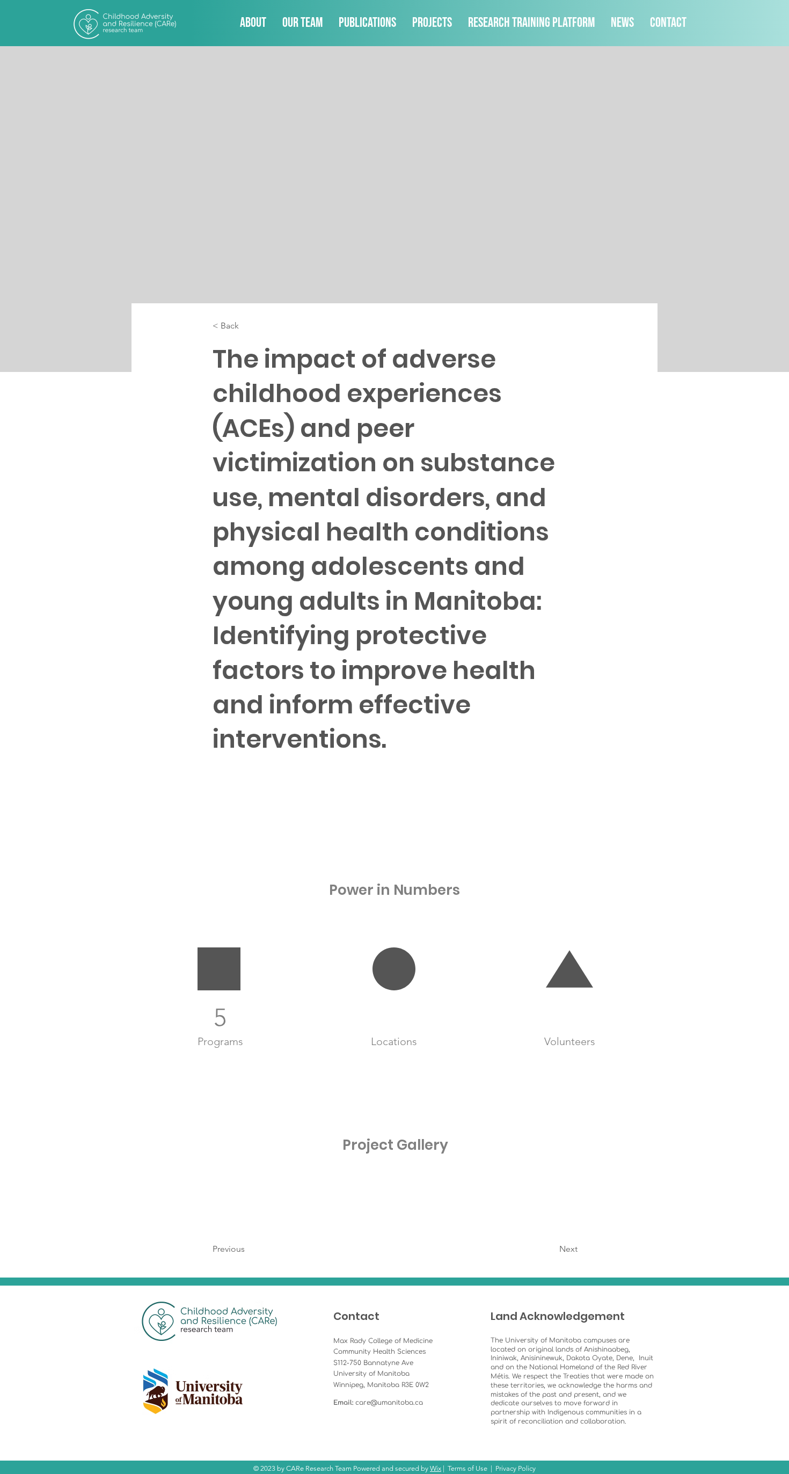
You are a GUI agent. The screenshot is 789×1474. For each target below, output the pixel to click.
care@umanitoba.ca (389, 1402)
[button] (248, 326)
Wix (435, 1468)
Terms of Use (467, 1468)
